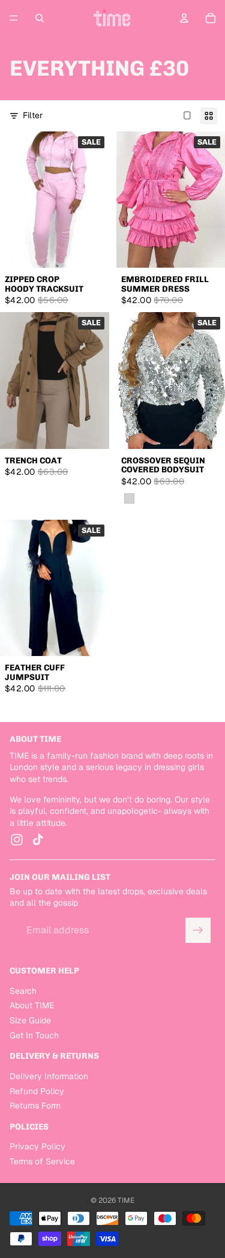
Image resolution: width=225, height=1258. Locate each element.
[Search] (39, 18)
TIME (126, 1200)
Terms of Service (42, 1161)
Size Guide (30, 1020)
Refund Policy (37, 1091)
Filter (33, 115)
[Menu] (14, 18)
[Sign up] (198, 930)
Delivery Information (49, 1076)
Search (23, 991)
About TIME (32, 1006)
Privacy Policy (37, 1147)
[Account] (184, 18)
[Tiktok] (38, 840)
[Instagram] (17, 840)
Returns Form (35, 1106)
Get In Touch (34, 1035)
